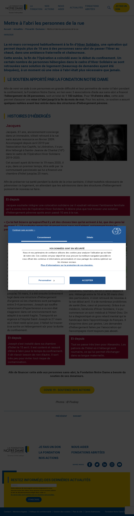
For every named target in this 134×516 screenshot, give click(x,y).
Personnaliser (45, 280)
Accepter (87, 280)
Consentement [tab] (44, 237)
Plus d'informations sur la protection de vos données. (67, 265)
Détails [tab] (90, 237)
